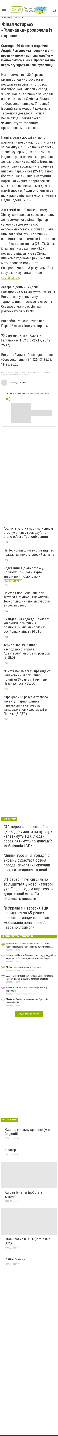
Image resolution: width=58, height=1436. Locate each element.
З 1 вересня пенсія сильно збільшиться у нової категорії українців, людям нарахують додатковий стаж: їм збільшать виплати (29, 889)
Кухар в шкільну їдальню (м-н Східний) (27, 1132)
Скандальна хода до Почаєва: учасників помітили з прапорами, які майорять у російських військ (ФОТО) (26, 625)
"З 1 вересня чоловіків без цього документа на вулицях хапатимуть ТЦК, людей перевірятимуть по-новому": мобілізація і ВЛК (28, 836)
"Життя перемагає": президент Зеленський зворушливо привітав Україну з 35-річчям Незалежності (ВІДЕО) (27, 677)
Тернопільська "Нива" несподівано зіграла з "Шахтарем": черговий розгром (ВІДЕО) (27, 651)
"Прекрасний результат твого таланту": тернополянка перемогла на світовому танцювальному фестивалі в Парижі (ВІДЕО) (26, 705)
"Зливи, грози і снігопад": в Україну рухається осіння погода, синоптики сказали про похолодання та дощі (27, 862)
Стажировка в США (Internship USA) (27, 1241)
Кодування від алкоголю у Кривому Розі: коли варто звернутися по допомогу (23, 572)
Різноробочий (15, 1259)
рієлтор (10, 1150)
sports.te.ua (10, 277)
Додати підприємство (29, 1013)
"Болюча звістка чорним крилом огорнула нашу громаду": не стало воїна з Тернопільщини (28, 532)
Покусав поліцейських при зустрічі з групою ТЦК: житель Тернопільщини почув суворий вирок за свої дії (27, 599)
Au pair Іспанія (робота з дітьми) (23, 1194)
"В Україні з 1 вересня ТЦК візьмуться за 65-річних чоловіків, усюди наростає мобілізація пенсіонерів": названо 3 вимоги (26, 918)
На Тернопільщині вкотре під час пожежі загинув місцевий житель (29, 552)
